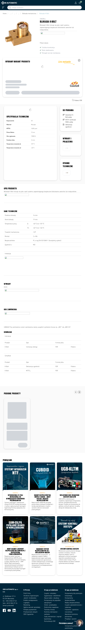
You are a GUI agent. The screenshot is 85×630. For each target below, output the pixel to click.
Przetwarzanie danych (30, 612)
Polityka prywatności (30, 610)
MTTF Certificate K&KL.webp (70, 121)
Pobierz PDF (78, 100)
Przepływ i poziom (70, 619)
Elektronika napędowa (51, 607)
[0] (80, 3)
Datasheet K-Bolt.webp (69, 116)
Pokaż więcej (44, 43)
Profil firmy (27, 593)
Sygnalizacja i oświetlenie (52, 596)
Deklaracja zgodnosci (68, 126)
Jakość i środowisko (29, 598)
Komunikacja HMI (49, 621)
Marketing (26, 605)
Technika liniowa (49, 610)
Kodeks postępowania (30, 600)
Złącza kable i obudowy (51, 598)
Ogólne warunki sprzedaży (31, 607)
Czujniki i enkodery (50, 593)
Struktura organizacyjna (31, 596)
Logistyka (26, 603)
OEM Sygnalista (28, 614)
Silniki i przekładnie (50, 605)
